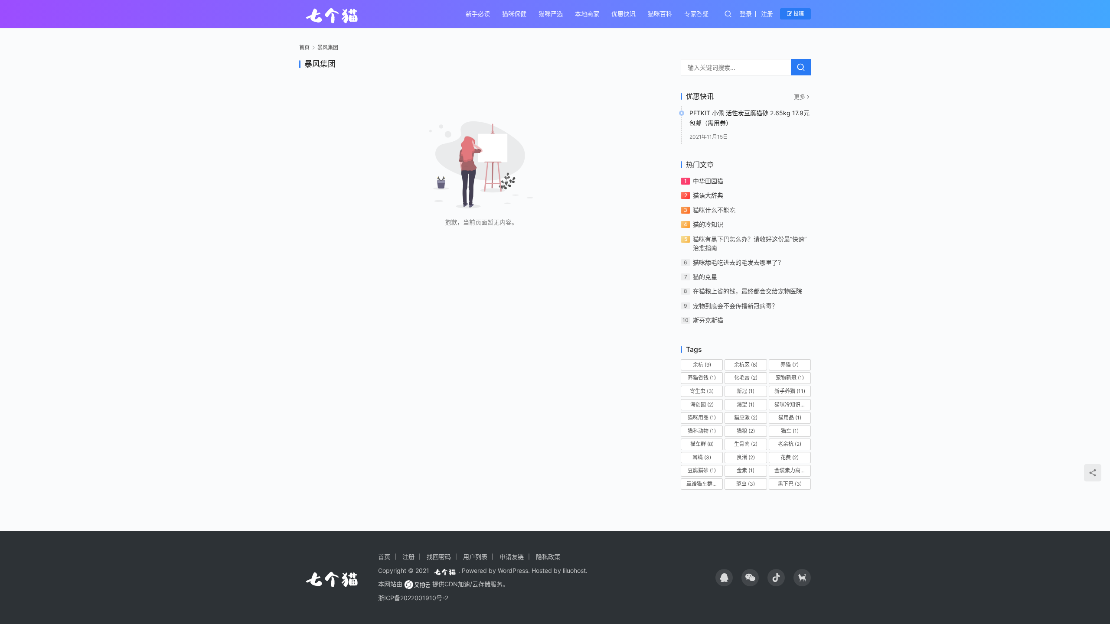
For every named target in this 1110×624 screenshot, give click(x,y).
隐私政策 (548, 556)
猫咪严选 (551, 13)
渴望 (745, 404)
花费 (789, 457)
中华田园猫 (708, 181)
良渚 (746, 457)
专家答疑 (696, 13)
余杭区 (745, 364)
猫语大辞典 (708, 195)
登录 (746, 13)
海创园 (702, 404)
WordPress (513, 570)
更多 (799, 96)
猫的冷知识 (708, 224)
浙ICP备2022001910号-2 (413, 597)
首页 (304, 47)
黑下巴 (790, 484)
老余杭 (789, 444)
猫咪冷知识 (791, 404)
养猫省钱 (702, 377)
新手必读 (478, 13)
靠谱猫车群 (703, 484)
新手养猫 (789, 391)
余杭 (702, 364)
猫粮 (746, 431)
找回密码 (439, 556)
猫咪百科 (660, 13)
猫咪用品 (702, 417)
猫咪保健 (514, 13)
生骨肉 (745, 444)
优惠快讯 (623, 13)
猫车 (790, 431)
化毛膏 (745, 377)
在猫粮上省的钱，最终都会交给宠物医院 (747, 291)
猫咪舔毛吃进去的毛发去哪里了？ (738, 262)
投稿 (798, 13)
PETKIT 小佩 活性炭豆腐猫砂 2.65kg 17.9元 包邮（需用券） (749, 117)
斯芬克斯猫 (708, 320)
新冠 (745, 391)
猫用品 (789, 417)
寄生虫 (702, 391)
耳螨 (701, 457)
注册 (767, 13)
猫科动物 (702, 431)
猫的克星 (705, 276)
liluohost (574, 570)
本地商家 (587, 13)
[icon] (724, 577)
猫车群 (702, 444)
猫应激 (745, 417)
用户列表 (475, 556)
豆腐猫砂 (702, 470)
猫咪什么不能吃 (714, 210)
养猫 (789, 364)
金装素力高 (791, 470)
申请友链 (512, 556)
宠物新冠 (790, 377)
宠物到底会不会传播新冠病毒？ (735, 305)
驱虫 (745, 484)
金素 (745, 470)
